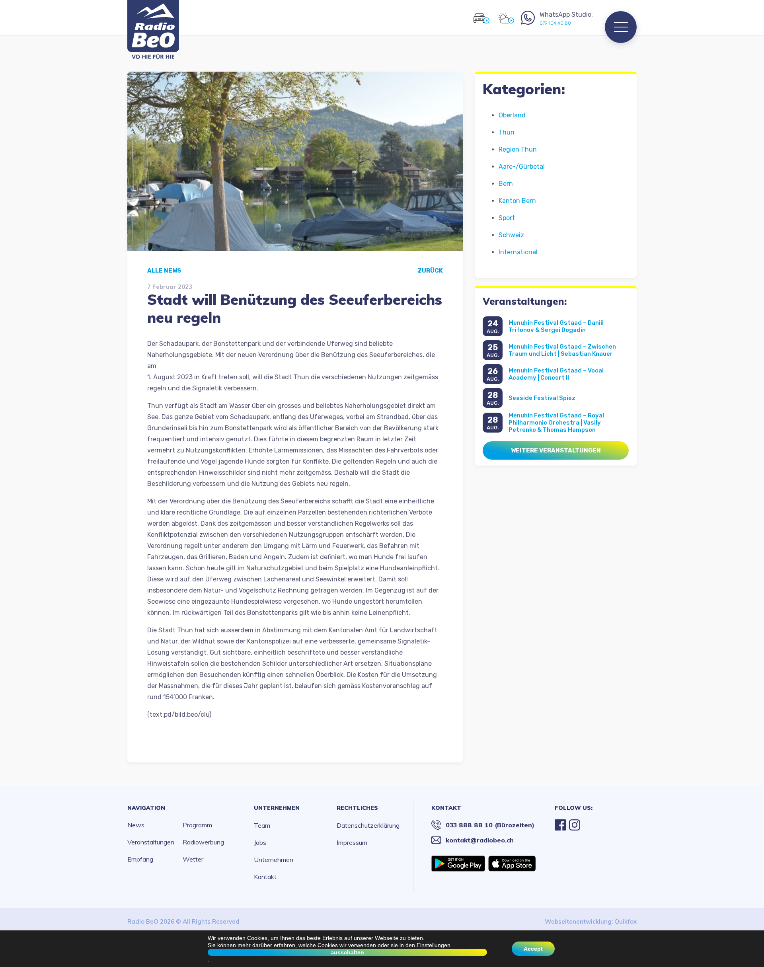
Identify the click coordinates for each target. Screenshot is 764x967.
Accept (533, 949)
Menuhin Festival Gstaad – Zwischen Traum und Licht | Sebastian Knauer (562, 350)
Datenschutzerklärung (368, 825)
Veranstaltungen (150, 842)
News (135, 825)
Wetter (193, 859)
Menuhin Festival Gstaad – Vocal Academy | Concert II (556, 374)
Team (262, 825)
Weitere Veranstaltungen (556, 450)
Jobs (260, 842)
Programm (197, 825)
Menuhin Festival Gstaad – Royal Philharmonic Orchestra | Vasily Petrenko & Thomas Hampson (556, 422)
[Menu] (621, 27)
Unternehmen (277, 807)
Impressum (352, 842)
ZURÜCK (430, 270)
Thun (507, 132)
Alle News (164, 270)
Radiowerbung (203, 842)
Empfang (140, 859)
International (518, 252)
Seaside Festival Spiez (542, 398)
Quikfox (625, 921)
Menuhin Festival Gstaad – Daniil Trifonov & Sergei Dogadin (556, 326)
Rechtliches (357, 807)
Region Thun (518, 149)
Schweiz (511, 235)
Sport (507, 218)
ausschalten (347, 952)
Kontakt (265, 877)
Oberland (512, 115)
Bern (506, 183)
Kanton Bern (517, 201)
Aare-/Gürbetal (522, 166)
